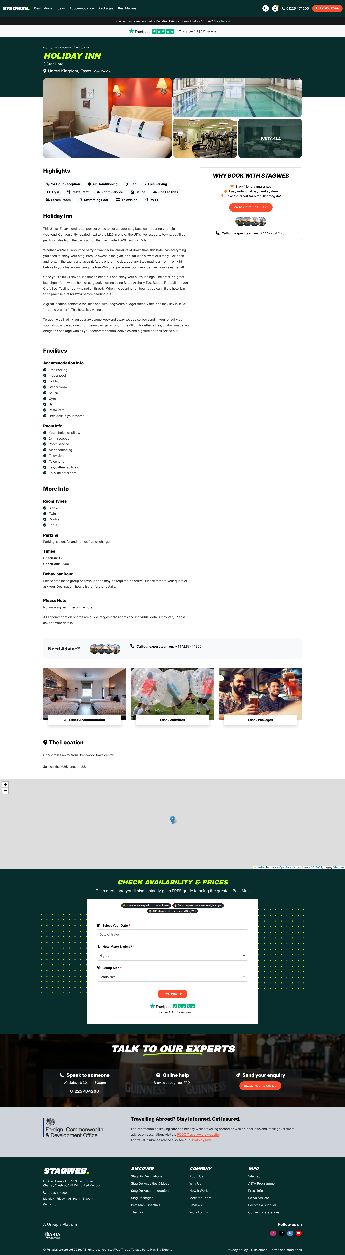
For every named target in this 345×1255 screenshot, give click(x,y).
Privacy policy (237, 1250)
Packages (106, 8)
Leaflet (260, 867)
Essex (46, 47)
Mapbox (339, 867)
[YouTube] (299, 1233)
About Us (196, 1176)
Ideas (61, 8)
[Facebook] (290, 1233)
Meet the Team (200, 1198)
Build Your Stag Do (260, 1085)
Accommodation (82, 8)
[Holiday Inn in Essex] (107, 118)
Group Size (112, 968)
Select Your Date (116, 925)
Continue (170, 994)
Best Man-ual (127, 8)
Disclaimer (259, 1250)
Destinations (43, 8)
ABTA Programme (261, 1183)
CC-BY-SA (316, 867)
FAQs (187, 1083)
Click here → (222, 21)
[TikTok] (282, 1233)
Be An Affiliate (258, 1198)
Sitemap (254, 1176)
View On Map (103, 71)
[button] (275, 8)
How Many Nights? (118, 947)
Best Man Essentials (145, 1205)
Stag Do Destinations (146, 1176)
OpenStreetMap (287, 867)
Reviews (195, 1205)
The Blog (137, 1212)
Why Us (195, 1183)
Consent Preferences (263, 1212)
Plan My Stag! (327, 8)
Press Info (255, 1191)
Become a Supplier (262, 1205)
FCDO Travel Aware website (198, 1134)
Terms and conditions (286, 1250)
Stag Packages (142, 1198)
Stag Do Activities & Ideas (150, 1183)
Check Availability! (251, 207)
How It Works (199, 1191)
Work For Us (198, 1212)
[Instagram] (273, 1233)
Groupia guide (201, 1140)
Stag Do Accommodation (150, 1191)
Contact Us (50, 1204)
